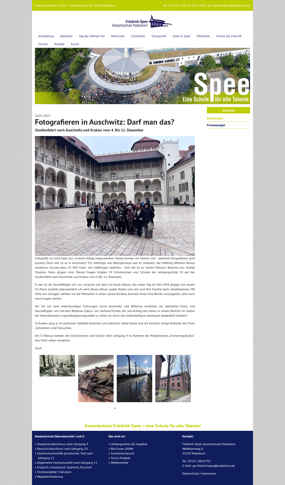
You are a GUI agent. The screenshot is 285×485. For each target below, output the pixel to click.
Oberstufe (203, 36)
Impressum (208, 473)
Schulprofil (159, 36)
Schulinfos (138, 36)
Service (43, 44)
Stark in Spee (181, 36)
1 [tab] (115, 408)
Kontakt (59, 44)
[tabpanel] (57, 366)
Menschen (118, 36)
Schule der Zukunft (228, 36)
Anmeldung (46, 36)
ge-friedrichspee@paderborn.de (229, 5)
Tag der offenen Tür (92, 36)
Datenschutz (190, 473)
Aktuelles (66, 36)
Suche (75, 44)
